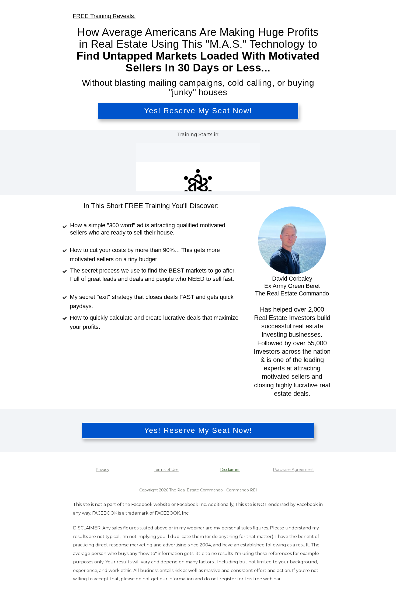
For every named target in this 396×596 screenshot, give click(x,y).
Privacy (102, 469)
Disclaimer (230, 469)
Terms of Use (166, 469)
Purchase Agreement (293, 469)
